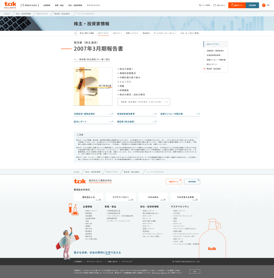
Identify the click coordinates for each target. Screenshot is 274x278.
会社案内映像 (90, 218)
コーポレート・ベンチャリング (118, 221)
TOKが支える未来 (185, 197)
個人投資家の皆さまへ (151, 213)
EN (268, 5)
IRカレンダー (148, 216)
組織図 (88, 226)
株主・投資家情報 (75, 5)
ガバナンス (177, 223)
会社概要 (89, 216)
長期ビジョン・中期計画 (171, 113)
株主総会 (146, 33)
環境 (175, 218)
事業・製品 (59, 5)
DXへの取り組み (91, 239)
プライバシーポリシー (95, 261)
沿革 (87, 221)
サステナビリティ (94, 5)
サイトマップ (127, 261)
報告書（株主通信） (126, 121)
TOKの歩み (153, 197)
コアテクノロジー (120, 197)
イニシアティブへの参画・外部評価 (186, 244)
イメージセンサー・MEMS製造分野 (120, 216)
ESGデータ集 (178, 241)
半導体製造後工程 (113, 213)
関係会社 (89, 236)
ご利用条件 (78, 261)
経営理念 (89, 213)
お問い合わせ (113, 261)
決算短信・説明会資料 (84, 113)
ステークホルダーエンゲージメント (186, 234)
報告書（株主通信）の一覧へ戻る (94, 59)
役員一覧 (89, 223)
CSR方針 (176, 213)
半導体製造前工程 (113, 210)
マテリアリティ (179, 226)
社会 (175, 221)
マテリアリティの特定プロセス (184, 228)
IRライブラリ (103, 33)
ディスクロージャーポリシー (165, 33)
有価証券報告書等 (126, 113)
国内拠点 (89, 231)
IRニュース (147, 218)
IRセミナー (117, 33)
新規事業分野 (112, 218)
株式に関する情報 (87, 33)
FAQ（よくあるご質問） (190, 33)
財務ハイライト (132, 33)
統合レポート (80, 121)
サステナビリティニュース (183, 216)
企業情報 (46, 5)
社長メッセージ (91, 210)
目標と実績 (177, 231)
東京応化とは (88, 197)
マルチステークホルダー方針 (183, 236)
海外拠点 (89, 234)
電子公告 (89, 228)
